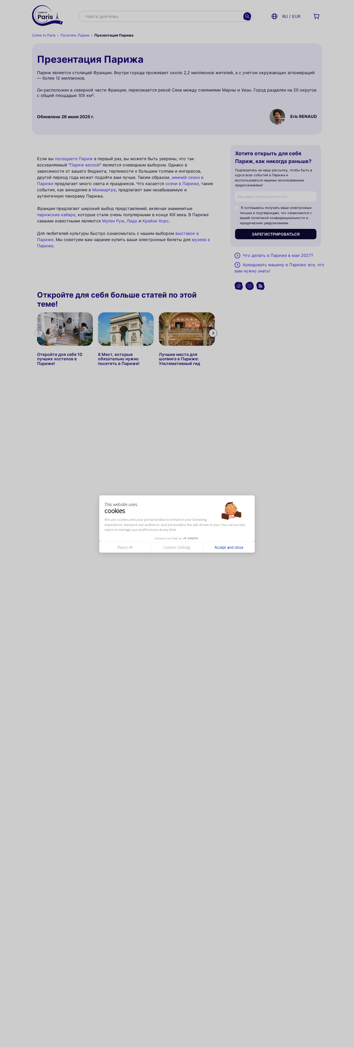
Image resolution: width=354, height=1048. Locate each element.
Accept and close (229, 547)
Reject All (125, 547)
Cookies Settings (177, 547)
